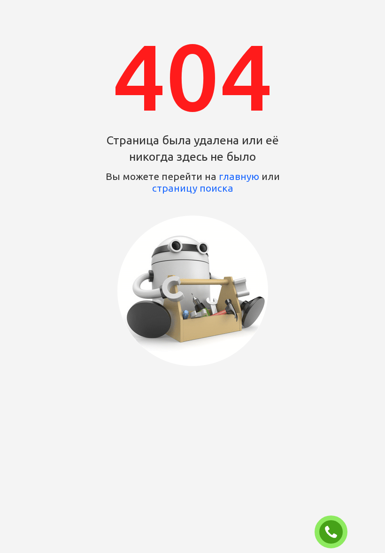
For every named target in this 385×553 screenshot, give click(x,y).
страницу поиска (192, 188)
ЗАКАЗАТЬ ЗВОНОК (334, 532)
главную (239, 176)
